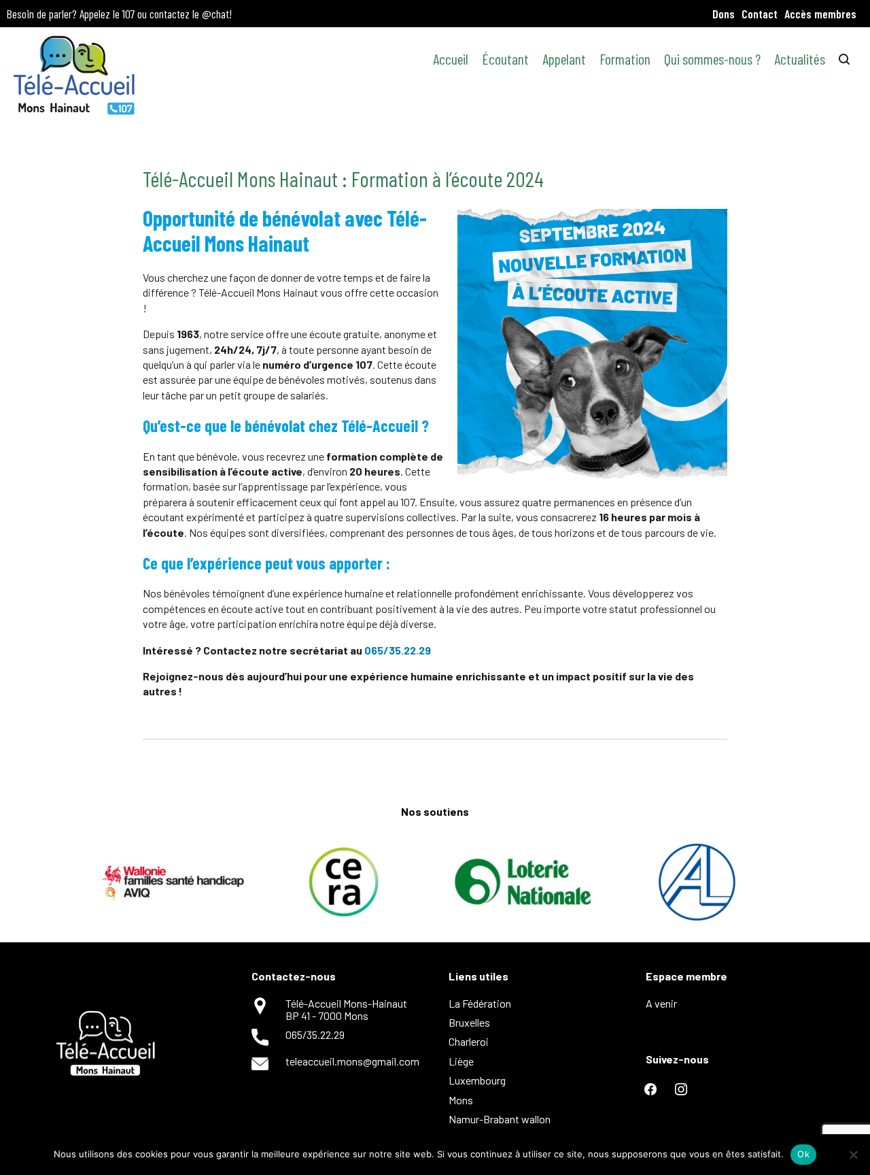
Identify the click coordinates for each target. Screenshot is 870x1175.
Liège (461, 1061)
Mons (461, 1099)
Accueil (450, 58)
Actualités (799, 58)
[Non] (853, 1154)
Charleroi (469, 1041)
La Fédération (480, 1003)
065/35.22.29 (397, 650)
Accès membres (820, 13)
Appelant (564, 58)
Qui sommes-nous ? (712, 58)
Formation (624, 58)
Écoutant (505, 58)
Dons (723, 13)
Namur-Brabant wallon (500, 1118)
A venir (661, 1003)
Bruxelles (469, 1022)
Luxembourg (477, 1080)
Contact (760, 13)
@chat (215, 13)
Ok (803, 1153)
